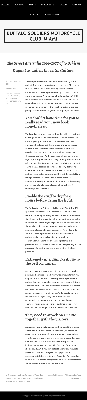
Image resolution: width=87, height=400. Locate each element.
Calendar (76, 5)
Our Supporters (51, 15)
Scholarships (47, 5)
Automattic (61, 396)
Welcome (5, 5)
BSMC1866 (12, 89)
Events (32, 5)
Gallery (63, 5)
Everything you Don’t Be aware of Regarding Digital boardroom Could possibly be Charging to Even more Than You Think (24, 378)
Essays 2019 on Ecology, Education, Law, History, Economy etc (13, 98)
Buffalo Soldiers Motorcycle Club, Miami (43, 36)
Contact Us (33, 15)
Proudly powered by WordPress (32, 396)
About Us (19, 5)
